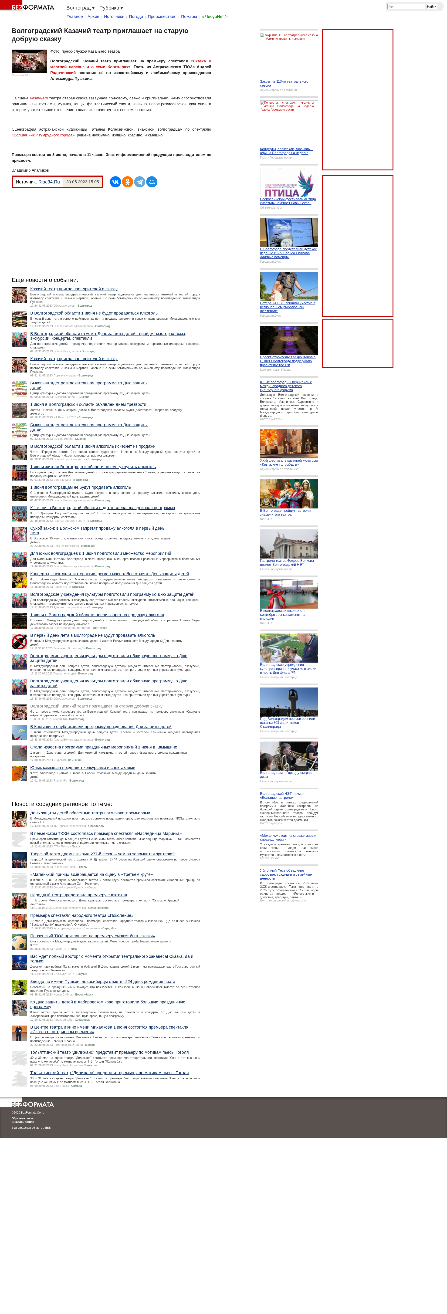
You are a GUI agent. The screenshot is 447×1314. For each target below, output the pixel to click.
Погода (136, 16)
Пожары (189, 16)
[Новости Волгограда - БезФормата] (28, 6)
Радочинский (63, 73)
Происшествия (162, 16)
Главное (75, 16)
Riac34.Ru (49, 181)
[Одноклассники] (127, 181)
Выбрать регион (23, 1122)
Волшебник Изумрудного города (43, 135)
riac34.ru (25, 75)
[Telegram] (139, 181)
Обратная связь (23, 1118)
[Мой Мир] (151, 181)
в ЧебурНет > (215, 16)
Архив (93, 16)
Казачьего (39, 98)
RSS (48, 1127)
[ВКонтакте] (115, 181)
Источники (114, 16)
